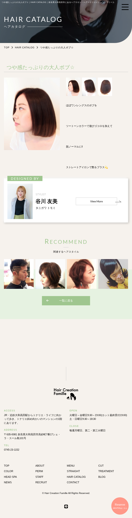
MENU (71, 465)
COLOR (8, 471)
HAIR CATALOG (25, 47)
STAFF (39, 476)
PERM (39, 471)
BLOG (102, 476)
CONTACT (73, 482)
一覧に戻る (66, 300)
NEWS (8, 482)
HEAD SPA (10, 476)
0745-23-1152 (11, 449)
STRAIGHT (73, 471)
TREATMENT (106, 471)
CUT (101, 465)
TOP (6, 465)
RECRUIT (41, 482)
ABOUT (39, 465)
